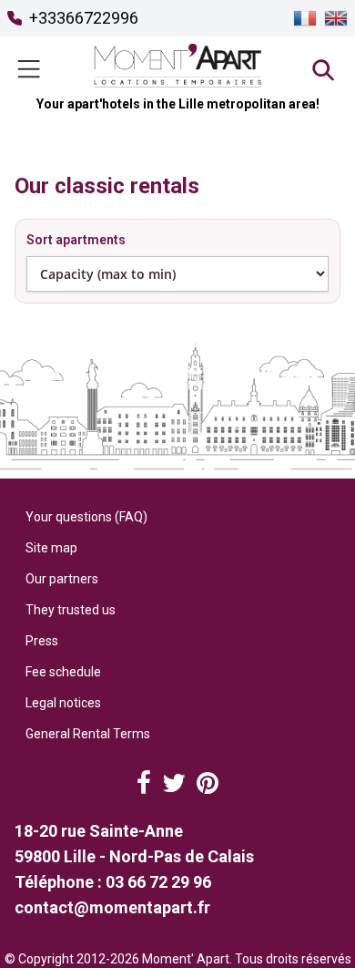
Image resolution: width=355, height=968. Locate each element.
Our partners (61, 579)
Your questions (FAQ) (86, 517)
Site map (51, 548)
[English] (336, 18)
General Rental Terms (87, 733)
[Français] (305, 18)
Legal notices (63, 702)
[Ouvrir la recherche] (322, 69)
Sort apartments (76, 239)
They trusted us (70, 609)
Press (41, 640)
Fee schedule (63, 671)
